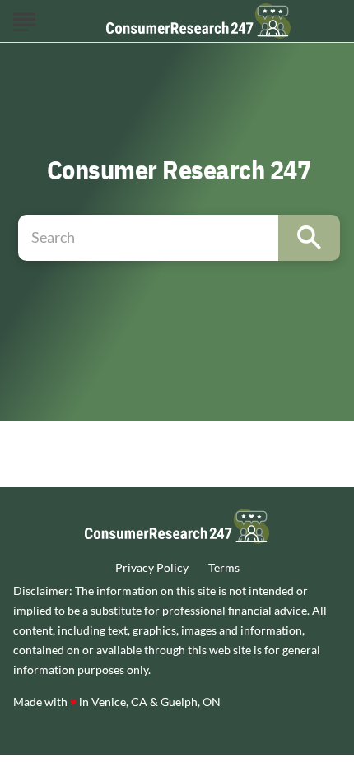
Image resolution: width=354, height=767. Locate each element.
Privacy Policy (152, 567)
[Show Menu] (24, 20)
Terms (224, 567)
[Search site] (309, 238)
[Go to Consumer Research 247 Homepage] (198, 21)
